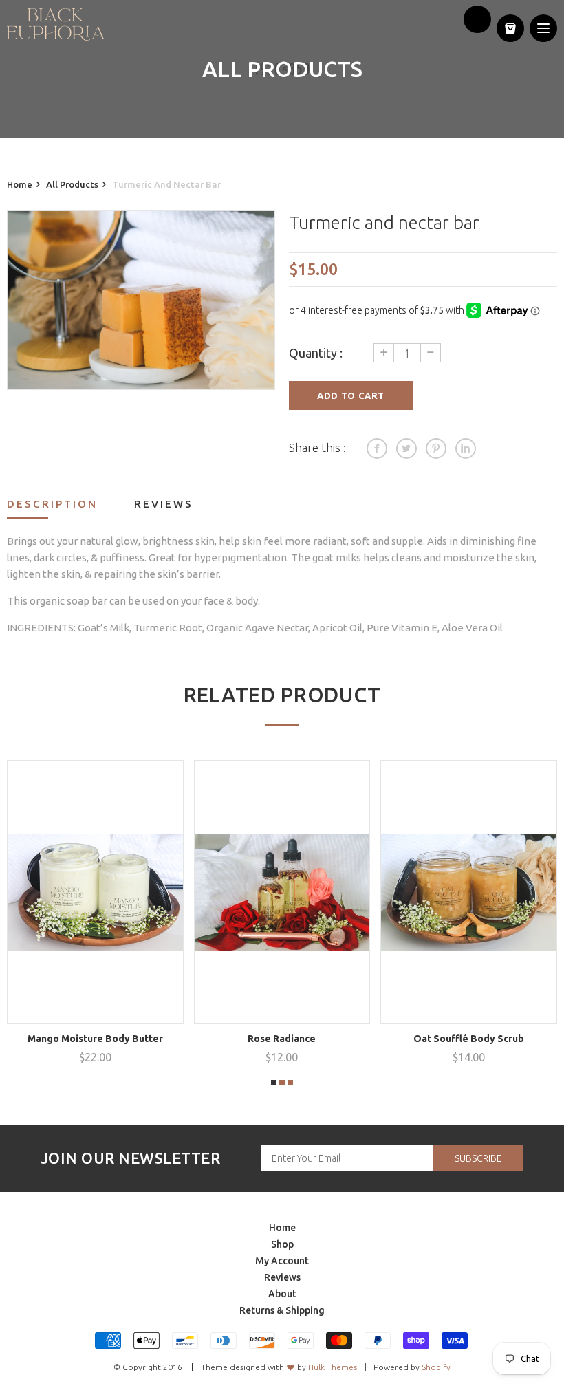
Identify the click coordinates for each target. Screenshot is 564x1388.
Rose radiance (282, 1038)
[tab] (69, 507)
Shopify (436, 1367)
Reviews (282, 1277)
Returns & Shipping (282, 1310)
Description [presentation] (52, 504)
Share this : (317, 447)
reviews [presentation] (163, 504)
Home (282, 1227)
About (282, 1293)
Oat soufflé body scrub (468, 1038)
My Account (282, 1260)
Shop (282, 1244)
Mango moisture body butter (95, 1038)
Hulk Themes (332, 1367)
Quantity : (316, 353)
